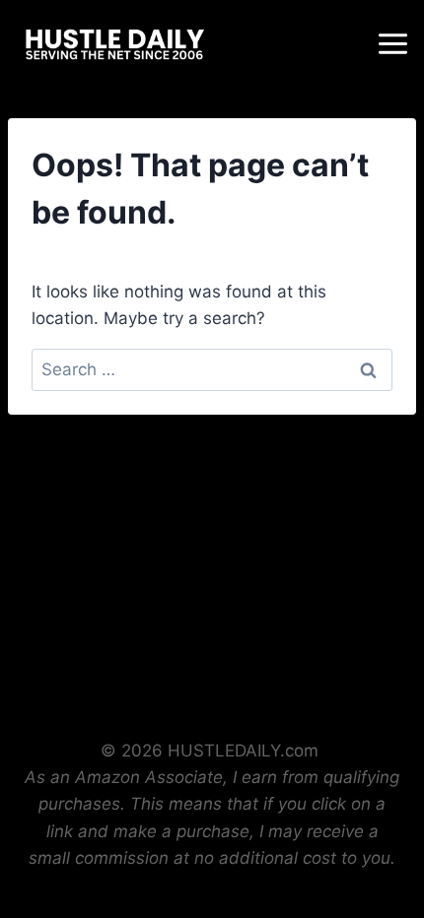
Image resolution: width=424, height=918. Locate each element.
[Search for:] (212, 369)
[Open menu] (396, 43)
